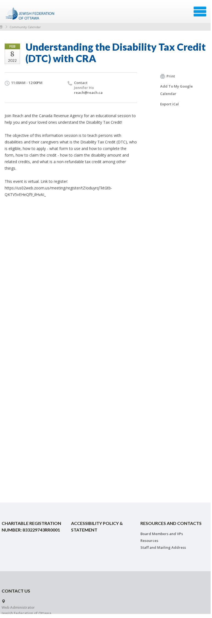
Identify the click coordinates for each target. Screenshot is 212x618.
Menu (200, 11)
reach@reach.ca (88, 92)
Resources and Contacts (171, 523)
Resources (149, 540)
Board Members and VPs (161, 533)
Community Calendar (25, 27)
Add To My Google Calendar (176, 90)
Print (170, 76)
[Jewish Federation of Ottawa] (30, 13)
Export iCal (169, 104)
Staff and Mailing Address (163, 547)
